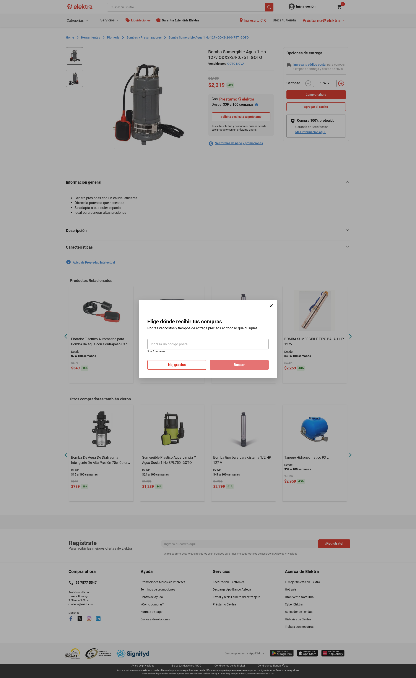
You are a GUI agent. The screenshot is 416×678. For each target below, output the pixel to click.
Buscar (239, 365)
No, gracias (177, 365)
